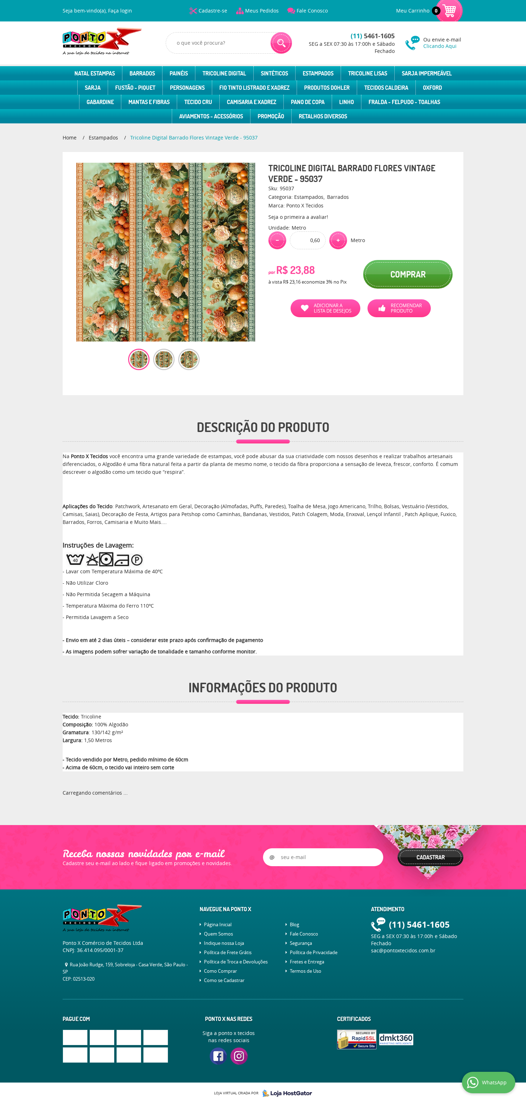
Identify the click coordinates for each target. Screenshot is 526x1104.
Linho (346, 102)
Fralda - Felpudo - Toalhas (404, 102)
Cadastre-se (213, 10)
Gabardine (100, 102)
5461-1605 (373, 35)
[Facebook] (218, 1056)
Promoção (271, 116)
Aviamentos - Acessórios (211, 116)
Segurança (301, 943)
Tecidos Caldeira (386, 87)
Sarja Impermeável (427, 73)
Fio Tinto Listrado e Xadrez (254, 87)
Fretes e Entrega (307, 961)
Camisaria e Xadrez (251, 102)
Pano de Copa (308, 102)
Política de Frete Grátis (228, 952)
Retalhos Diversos (323, 116)
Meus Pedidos (262, 10)
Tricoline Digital (224, 73)
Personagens (187, 87)
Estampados (318, 73)
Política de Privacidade (313, 952)
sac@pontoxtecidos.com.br (403, 950)
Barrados (142, 73)
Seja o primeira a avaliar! (298, 217)
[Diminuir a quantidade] (277, 240)
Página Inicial (218, 924)
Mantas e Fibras (149, 102)
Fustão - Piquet (135, 87)
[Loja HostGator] (285, 1093)
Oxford (432, 87)
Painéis (179, 73)
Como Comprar (220, 971)
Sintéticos (274, 73)
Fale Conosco (312, 10)
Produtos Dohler (327, 87)
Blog (294, 924)
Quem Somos (218, 934)
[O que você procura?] (281, 43)
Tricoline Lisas (367, 73)
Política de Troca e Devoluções (236, 961)
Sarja (93, 87)
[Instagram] (239, 1056)
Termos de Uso (305, 971)
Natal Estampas (94, 73)
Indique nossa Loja (224, 943)
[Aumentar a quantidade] (338, 240)
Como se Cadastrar (224, 980)
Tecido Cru (198, 102)
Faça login (120, 10)
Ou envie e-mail (442, 42)
